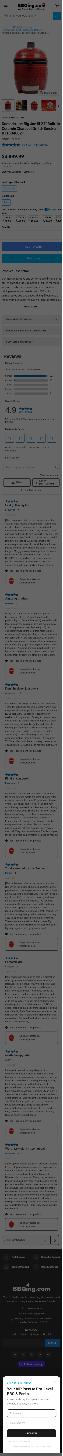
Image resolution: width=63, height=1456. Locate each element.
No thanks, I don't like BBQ (19, 1441)
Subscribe (31, 1433)
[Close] (54, 1381)
